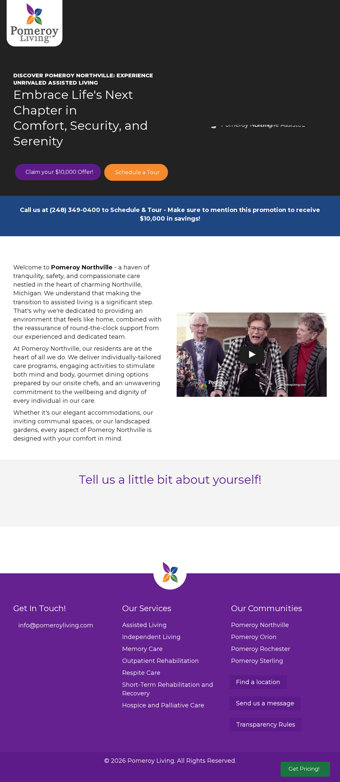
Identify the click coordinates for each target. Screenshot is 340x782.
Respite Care (141, 672)
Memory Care (142, 649)
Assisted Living (144, 625)
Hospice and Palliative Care (163, 705)
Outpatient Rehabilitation (160, 661)
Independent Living (151, 637)
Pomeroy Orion (254, 637)
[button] (305, 769)
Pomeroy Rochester (260, 649)
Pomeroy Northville (260, 625)
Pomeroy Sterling (257, 661)
